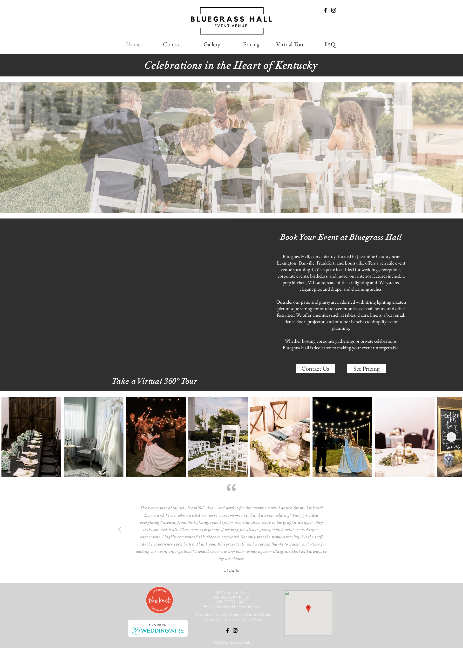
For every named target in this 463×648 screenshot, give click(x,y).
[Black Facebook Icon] (325, 10)
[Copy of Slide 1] (229, 571)
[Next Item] (451, 437)
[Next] (343, 530)
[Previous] (119, 530)
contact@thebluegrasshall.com (237, 606)
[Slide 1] (225, 571)
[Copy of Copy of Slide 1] (233, 571)
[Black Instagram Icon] (333, 10)
